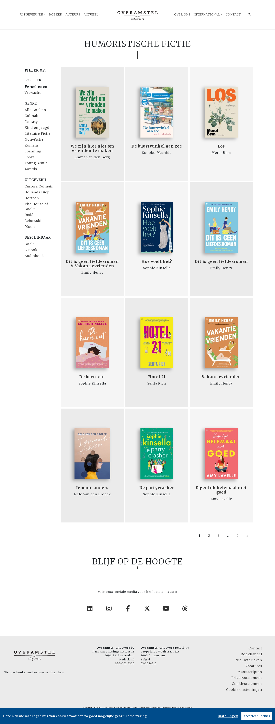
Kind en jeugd (37, 128)
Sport (29, 157)
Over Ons (182, 14)
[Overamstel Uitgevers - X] (147, 608)
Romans (32, 145)
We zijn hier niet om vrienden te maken (92, 148)
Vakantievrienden (221, 377)
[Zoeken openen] (249, 14)
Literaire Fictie (38, 133)
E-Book (31, 250)
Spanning (33, 151)
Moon (30, 227)
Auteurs (73, 14)
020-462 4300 (125, 663)
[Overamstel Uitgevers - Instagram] (109, 608)
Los (221, 146)
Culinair (32, 116)
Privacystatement (246, 678)
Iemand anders (92, 487)
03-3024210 (149, 663)
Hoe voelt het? (156, 261)
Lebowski (33, 221)
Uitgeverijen (31, 14)
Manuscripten (250, 672)
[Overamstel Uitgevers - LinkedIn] (90, 608)
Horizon (32, 198)
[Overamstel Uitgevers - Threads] (185, 608)
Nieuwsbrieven (249, 660)
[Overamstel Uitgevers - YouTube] (166, 608)
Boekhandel (251, 654)
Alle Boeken (35, 110)
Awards (31, 169)
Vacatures (253, 666)
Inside (30, 215)
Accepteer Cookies (256, 716)
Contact (233, 14)
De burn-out (92, 377)
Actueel (91, 14)
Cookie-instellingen (244, 690)
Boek (29, 244)
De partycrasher (156, 487)
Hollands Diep (37, 192)
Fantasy (31, 122)
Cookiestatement (247, 684)
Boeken (55, 14)
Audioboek (34, 256)
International (207, 14)
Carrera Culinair (39, 186)
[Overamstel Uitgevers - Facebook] (128, 608)
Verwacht (33, 92)
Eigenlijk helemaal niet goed (221, 490)
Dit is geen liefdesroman (221, 261)
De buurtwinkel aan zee (156, 146)
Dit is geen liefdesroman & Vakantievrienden (92, 263)
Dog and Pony (184, 708)
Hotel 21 (156, 377)
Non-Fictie (34, 139)
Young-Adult (36, 163)
